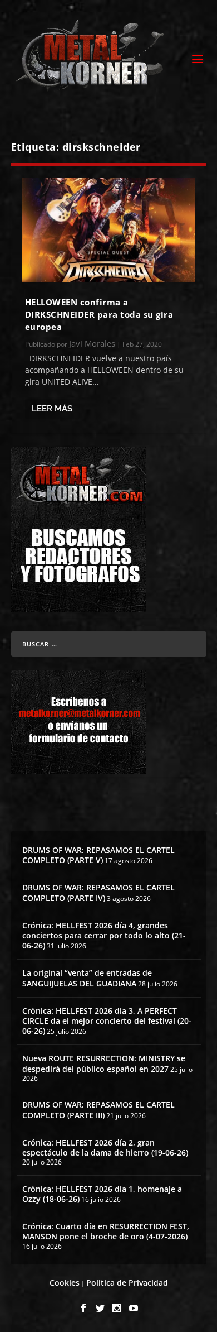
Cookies (65, 1282)
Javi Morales (92, 343)
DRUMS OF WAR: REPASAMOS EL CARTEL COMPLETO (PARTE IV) (98, 892)
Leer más (52, 409)
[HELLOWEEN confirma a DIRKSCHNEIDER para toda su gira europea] (108, 230)
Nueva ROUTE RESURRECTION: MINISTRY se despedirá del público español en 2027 (103, 1063)
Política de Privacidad (127, 1282)
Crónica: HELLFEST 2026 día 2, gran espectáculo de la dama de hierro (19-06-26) (105, 1147)
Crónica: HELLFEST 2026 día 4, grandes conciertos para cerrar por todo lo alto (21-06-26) (104, 935)
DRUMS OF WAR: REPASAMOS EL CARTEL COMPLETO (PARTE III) (98, 1109)
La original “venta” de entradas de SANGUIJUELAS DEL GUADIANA (87, 977)
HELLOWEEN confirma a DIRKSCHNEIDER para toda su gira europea (99, 314)
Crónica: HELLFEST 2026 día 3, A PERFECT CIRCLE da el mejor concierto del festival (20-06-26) (106, 1020)
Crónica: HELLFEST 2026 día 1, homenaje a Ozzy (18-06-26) (102, 1194)
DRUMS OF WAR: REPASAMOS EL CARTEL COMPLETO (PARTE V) (98, 855)
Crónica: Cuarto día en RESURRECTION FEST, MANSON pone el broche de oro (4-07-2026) (105, 1231)
